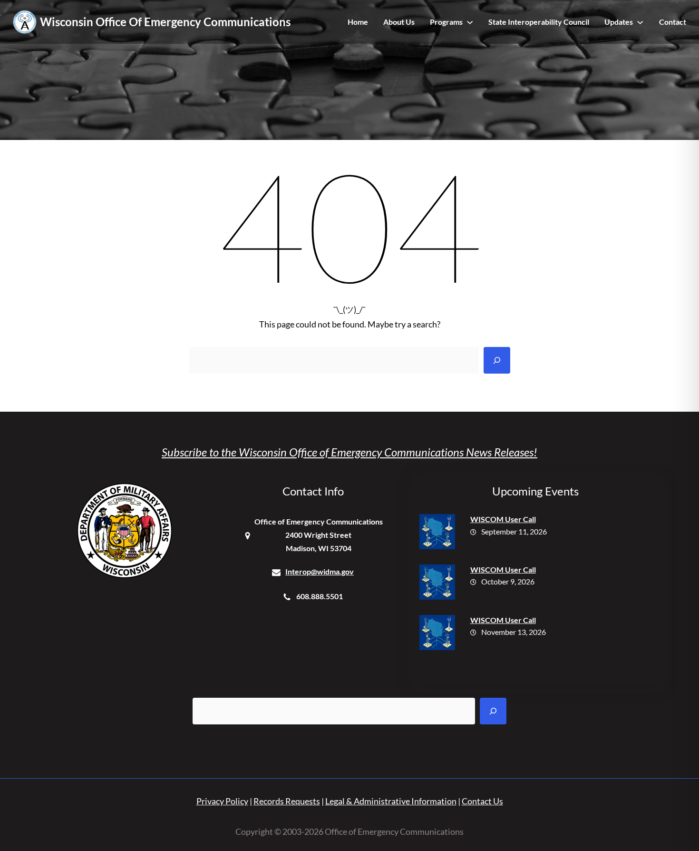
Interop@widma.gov (319, 571)
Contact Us (482, 801)
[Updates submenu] (640, 22)
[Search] (497, 360)
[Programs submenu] (469, 22)
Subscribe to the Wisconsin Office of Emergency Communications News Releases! (349, 452)
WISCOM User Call (503, 519)
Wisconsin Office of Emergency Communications (165, 22)
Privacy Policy (222, 801)
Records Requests (286, 801)
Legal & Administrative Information (390, 801)
